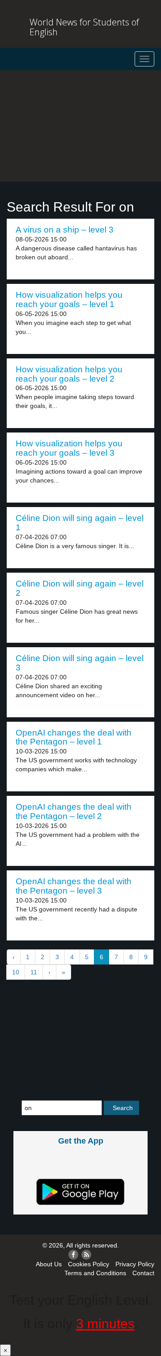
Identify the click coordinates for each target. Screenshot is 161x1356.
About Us (49, 1264)
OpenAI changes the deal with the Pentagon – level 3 (73, 886)
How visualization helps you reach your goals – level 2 (69, 374)
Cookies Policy (88, 1264)
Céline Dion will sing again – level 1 (80, 522)
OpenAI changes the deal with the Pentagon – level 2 (73, 811)
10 (15, 972)
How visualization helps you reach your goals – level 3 (69, 448)
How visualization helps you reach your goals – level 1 (69, 299)
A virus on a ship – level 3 (65, 229)
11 (33, 972)
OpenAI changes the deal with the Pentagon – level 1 (73, 737)
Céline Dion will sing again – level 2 (80, 588)
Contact (143, 1273)
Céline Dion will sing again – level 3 (80, 662)
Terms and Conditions (95, 1273)
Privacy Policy (134, 1264)
